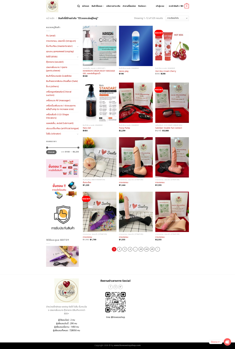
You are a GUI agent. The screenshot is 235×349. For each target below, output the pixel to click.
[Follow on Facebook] (110, 287)
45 (152, 249)
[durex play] (136, 46)
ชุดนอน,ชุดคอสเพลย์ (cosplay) (60, 51)
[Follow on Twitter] (120, 287)
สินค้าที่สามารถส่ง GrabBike (59, 76)
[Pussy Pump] (136, 103)
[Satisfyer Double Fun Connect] (172, 103)
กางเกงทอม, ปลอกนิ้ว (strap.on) (61, 41)
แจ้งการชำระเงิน (113, 6)
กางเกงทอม (123, 182)
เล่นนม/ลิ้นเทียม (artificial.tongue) (62, 128)
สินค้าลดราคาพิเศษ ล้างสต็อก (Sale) (62, 81)
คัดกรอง (51, 152)
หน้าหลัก (50, 18)
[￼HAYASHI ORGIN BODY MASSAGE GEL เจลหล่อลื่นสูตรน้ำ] (99, 46)
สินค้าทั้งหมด (97, 6)
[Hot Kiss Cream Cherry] (172, 46)
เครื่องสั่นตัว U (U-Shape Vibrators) (57, 116)
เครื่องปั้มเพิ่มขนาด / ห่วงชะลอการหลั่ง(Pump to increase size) (61, 107)
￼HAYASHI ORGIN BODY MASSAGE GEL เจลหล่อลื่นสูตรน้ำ (99, 72)
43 (141, 249)
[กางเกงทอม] (136, 157)
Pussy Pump (124, 128)
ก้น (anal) (50, 35)
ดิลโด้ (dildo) (51, 56)
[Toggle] (78, 46)
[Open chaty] (227, 342)
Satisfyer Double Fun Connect (168, 128)
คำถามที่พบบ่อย (129, 6)
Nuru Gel (87, 128)
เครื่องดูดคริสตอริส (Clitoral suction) (58, 93)
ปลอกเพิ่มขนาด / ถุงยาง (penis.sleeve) (56, 69)
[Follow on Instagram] (115, 287)
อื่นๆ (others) (52, 86)
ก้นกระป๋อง (87, 182)
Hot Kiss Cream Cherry (165, 71)
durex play (124, 71)
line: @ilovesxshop (115, 317)
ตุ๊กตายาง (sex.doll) (55, 62)
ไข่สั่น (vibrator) (53, 133)
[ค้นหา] (78, 6)
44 (146, 249)
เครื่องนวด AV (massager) (58, 100)
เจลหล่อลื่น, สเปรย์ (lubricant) (59, 123)
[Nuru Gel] (99, 103)
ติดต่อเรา (142, 6)
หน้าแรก (85, 6)
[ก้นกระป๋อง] (99, 157)
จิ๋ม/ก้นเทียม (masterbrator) (59, 46)
